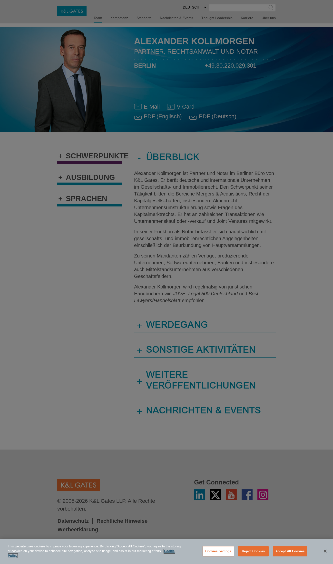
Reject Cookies (253, 551)
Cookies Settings (218, 551)
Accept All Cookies (289, 551)
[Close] (325, 551)
